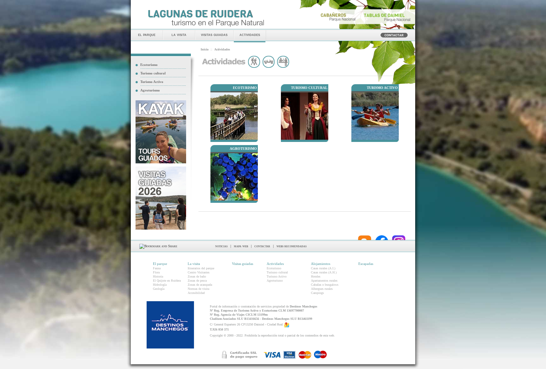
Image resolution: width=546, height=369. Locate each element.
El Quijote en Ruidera (167, 280)
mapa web (241, 246)
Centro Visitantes (198, 272)
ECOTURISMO (245, 88)
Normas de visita (198, 288)
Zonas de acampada (200, 284)
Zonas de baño (197, 276)
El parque (160, 264)
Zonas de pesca (197, 280)
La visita (194, 264)
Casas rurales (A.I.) (323, 268)
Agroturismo (150, 90)
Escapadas (365, 264)
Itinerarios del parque (201, 268)
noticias (221, 246)
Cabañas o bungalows (324, 284)
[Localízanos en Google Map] (286, 324)
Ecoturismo (149, 65)
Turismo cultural (153, 73)
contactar (262, 246)
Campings (317, 293)
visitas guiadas (214, 34)
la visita (179, 34)
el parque (146, 34)
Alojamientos (320, 264)
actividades (250, 34)
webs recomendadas (291, 246)
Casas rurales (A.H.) (324, 272)
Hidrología (160, 284)
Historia (158, 276)
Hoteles (315, 276)
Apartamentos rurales (324, 280)
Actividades (275, 264)
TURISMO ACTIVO (382, 88)
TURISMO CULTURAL (309, 88)
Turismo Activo (151, 82)
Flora (156, 272)
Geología (158, 288)
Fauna (157, 268)
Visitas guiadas (242, 264)
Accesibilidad (196, 293)
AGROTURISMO (243, 148)
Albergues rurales (322, 288)
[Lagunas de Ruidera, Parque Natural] (206, 27)
